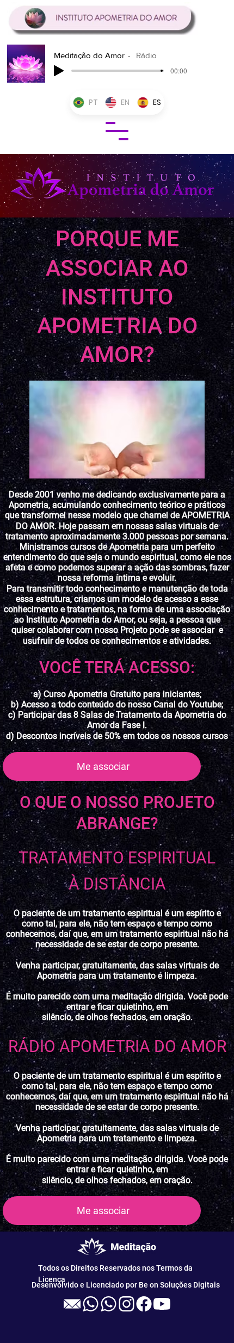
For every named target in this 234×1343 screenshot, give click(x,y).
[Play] (59, 70)
